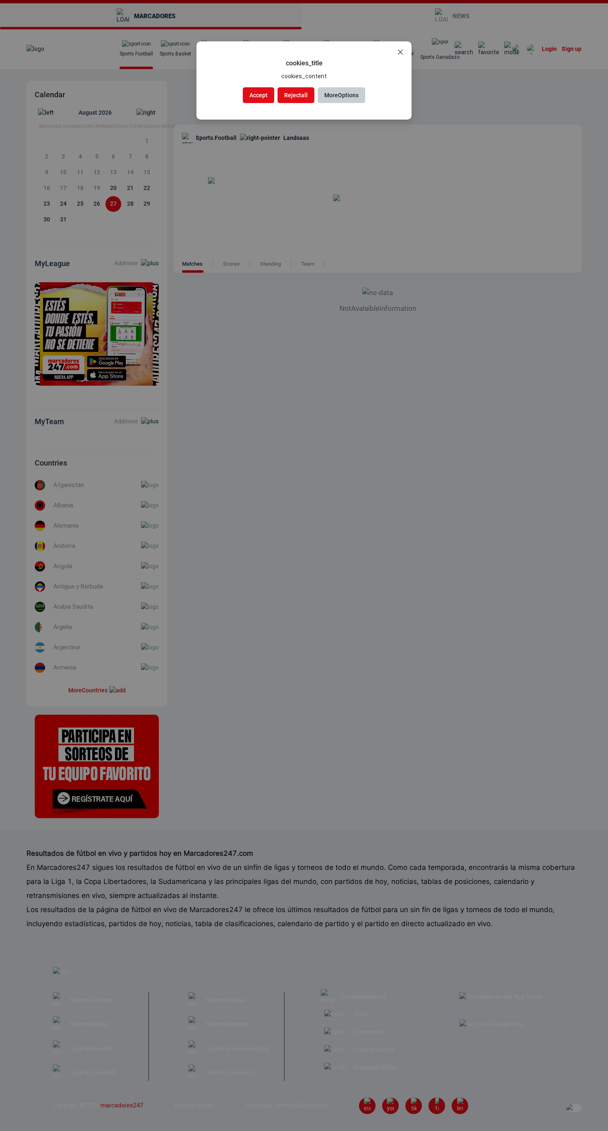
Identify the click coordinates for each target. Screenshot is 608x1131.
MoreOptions (341, 95)
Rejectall (296, 95)
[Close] (400, 52)
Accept (258, 95)
